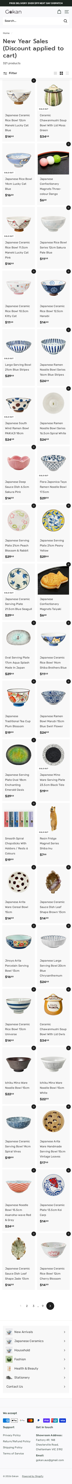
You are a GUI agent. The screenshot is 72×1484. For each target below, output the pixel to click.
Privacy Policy (12, 1435)
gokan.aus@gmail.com (50, 1458)
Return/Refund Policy (16, 1441)
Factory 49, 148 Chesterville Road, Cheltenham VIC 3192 (49, 1442)
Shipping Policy (12, 1447)
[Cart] (59, 11)
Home (6, 33)
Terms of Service (13, 1453)
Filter (12, 73)
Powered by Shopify (32, 1476)
